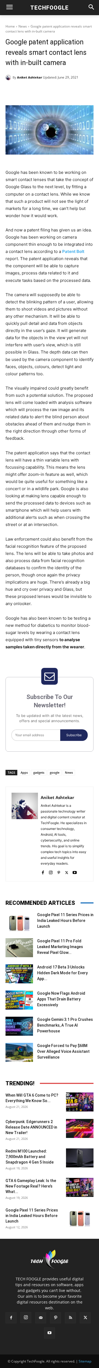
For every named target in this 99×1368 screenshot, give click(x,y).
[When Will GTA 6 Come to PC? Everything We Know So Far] (80, 1101)
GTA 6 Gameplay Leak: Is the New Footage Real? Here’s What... (31, 1186)
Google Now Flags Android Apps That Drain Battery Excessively (61, 999)
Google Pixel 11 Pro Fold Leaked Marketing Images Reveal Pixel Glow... (60, 947)
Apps (24, 772)
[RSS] (70, 1317)
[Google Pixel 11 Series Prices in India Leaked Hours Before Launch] (19, 921)
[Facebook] (28, 91)
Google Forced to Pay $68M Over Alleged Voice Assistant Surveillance (63, 1051)
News (22, 26)
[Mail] (40, 1317)
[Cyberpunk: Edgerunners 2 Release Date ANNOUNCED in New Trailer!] (80, 1128)
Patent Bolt (73, 251)
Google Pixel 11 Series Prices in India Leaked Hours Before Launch (65, 921)
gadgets (38, 772)
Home (10, 26)
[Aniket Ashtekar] (9, 77)
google (54, 772)
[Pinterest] (53, 91)
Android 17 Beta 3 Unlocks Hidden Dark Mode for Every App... (62, 973)
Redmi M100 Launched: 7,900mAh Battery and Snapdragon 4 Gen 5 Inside (30, 1156)
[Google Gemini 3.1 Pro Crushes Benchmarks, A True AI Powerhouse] (19, 1026)
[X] (40, 91)
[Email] (78, 91)
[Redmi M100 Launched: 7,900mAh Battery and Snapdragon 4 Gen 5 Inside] (80, 1157)
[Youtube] (75, 871)
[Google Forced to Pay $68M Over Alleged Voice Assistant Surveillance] (19, 1052)
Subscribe (74, 735)
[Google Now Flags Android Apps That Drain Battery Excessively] (19, 1000)
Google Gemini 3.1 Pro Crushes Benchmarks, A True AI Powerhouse (65, 1025)
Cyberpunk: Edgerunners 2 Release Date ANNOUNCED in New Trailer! (31, 1127)
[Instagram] (51, 871)
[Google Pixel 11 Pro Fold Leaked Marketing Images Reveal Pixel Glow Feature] (19, 947)
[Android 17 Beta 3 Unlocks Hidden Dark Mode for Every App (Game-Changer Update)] (19, 973)
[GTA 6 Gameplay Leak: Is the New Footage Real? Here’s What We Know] (80, 1187)
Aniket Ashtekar (29, 77)
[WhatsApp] (66, 91)
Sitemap (85, 1361)
